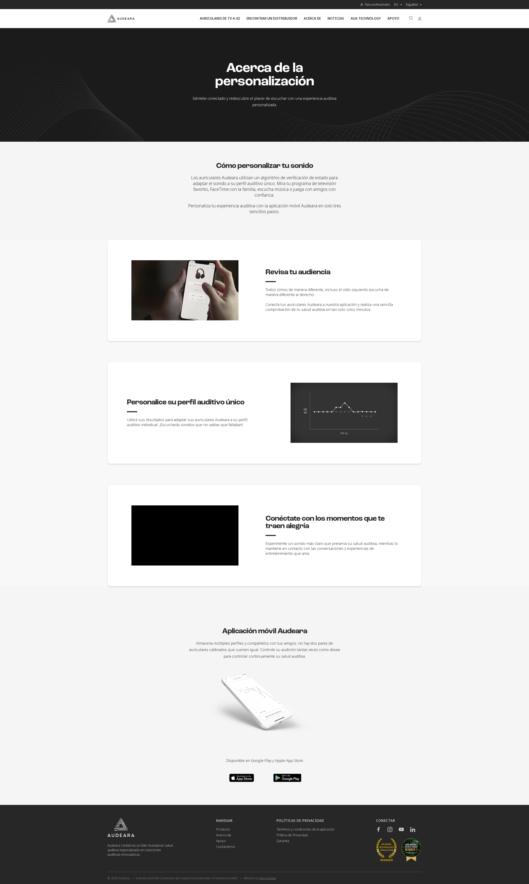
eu (396, 4)
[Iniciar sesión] (420, 18)
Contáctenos (225, 846)
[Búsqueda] (411, 18)
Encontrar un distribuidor (272, 18)
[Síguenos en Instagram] (393, 829)
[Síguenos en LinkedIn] (416, 829)
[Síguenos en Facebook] (381, 829)
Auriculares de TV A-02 (220, 18)
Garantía (282, 841)
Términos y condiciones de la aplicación (305, 829)
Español (412, 4)
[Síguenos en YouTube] (404, 829)
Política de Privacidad (292, 835)
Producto (223, 829)
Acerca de (312, 18)
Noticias (336, 18)
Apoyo (393, 18)
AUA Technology (366, 18)
